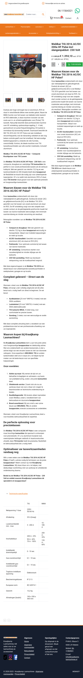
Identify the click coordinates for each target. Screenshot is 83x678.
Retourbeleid (29, 651)
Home (26, 641)
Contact (68, 18)
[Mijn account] (78, 18)
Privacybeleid (29, 654)
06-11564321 (65, 10)
